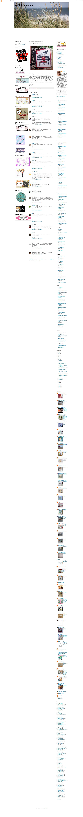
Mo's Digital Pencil (61, 750)
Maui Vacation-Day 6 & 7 (65, 614)
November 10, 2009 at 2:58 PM (37, 131)
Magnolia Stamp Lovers (61, 748)
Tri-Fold (59, 792)
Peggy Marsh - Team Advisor (62, 64)
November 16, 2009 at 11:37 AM (37, 221)
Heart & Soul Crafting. (62, 487)
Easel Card (59, 728)
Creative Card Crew (61, 204)
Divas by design (60, 247)
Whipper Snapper (60, 796)
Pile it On (59, 760)
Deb (32, 109)
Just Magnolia (60, 738)
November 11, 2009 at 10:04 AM (37, 168)
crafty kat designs (61, 582)
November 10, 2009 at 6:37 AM (37, 106)
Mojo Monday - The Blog (62, 155)
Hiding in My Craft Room (62, 340)
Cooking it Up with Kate (61, 718)
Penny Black (60, 759)
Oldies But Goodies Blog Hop (65, 656)
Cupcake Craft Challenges (62, 185)
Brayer (59, 712)
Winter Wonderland (61, 107)
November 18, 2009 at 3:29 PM (37, 229)
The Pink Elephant (61, 170)
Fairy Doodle (60, 732)
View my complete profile (61, 96)
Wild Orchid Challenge (62, 177)
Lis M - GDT (59, 59)
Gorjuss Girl (59, 735)
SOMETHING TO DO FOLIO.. (65, 402)
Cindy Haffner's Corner (62, 620)
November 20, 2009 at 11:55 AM (37, 238)
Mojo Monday (60, 752)
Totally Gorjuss (60, 343)
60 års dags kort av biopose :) (65, 593)
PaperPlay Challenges (62, 282)
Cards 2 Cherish (61, 436)
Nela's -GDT (60, 62)
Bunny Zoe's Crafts (61, 161)
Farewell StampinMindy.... (65, 561)
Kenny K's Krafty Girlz (62, 124)
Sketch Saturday (60, 771)
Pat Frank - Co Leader (61, 63)
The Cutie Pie (60, 786)
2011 (59, 356)
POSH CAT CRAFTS (61, 407)
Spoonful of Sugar (61, 774)
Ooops (59, 650)
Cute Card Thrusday (61, 724)
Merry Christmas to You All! (65, 423)
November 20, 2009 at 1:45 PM (37, 247)
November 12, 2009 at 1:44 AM (37, 186)
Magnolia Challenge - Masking (62, 370)
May (59, 385)
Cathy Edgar (60, 53)
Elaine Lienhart (60, 56)
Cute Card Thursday (61, 256)
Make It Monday (60, 179)
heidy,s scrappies (61, 502)
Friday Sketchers (61, 324)
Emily (33, 135)
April (59, 386)
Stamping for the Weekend (62, 780)
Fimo (58, 733)
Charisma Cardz (60, 717)
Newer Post (31, 259)
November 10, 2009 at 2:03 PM (37, 124)
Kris (32, 196)
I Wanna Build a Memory (62, 473)
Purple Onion (65, 481)
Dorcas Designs (61, 661)
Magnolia (59, 744)
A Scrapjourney (60, 443)
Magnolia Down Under (61, 747)
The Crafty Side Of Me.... (62, 414)
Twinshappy (60, 429)
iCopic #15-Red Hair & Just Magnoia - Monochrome (63, 373)
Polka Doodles (60, 287)
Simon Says (60, 229)
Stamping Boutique (61, 779)
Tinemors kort (60, 591)
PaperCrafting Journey (62, 276)
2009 (59, 359)
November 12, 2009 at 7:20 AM (37, 192)
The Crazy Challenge (61, 152)
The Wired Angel (61, 641)
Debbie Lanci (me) (61, 54)
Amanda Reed (60, 51)
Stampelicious (60, 538)
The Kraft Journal (61, 164)
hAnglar (59, 799)
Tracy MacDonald (60, 67)
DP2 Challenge (60, 261)
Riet (32, 232)
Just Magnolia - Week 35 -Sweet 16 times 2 (63, 366)
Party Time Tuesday (61, 758)
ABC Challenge (60, 707)
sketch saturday (61, 338)
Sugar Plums (60, 784)
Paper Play (59, 754)
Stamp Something (60, 775)
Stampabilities (60, 776)
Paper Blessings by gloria (62, 676)
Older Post (52, 259)
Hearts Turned (34, 171)
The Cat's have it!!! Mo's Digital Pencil (65, 577)
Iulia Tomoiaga (60, 634)
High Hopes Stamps (61, 104)
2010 (59, 357)
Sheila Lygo (60, 695)
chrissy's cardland (61, 400)
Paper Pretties (60, 250)
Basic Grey (59, 709)
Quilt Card (64, 510)
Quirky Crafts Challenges (62, 121)
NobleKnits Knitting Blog (62, 691)
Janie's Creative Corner (62, 509)
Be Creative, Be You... (61, 523)
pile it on (59, 118)
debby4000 (33, 143)
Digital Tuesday (60, 727)
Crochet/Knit (60, 723)
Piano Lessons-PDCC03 (63, 371)
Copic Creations (60, 719)
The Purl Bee (60, 698)
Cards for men (60, 182)
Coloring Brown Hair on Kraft (65, 663)
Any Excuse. (65, 488)
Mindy (59, 559)
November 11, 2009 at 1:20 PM (37, 179)
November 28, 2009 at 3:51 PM (37, 254)
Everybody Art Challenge (62, 729)
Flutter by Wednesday (61, 734)
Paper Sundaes (60, 755)
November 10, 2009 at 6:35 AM (37, 97)
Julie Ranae (34, 116)
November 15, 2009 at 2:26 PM (37, 210)
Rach (32, 190)
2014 (59, 352)
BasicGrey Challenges (62, 345)
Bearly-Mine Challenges (62, 213)
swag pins (64, 553)
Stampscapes (60, 781)
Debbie (64, 71)
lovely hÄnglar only (61, 113)
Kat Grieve (59, 57)
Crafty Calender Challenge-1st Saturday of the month (62, 335)
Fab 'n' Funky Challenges (62, 232)
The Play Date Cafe (61, 279)
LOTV (58, 742)
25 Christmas (65, 531)
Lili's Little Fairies (61, 258)
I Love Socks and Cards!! (62, 421)
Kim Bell (59, 58)
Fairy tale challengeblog (62, 307)
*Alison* (33, 160)
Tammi (33, 251)
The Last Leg (65, 546)
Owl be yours (65, 474)
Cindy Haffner (34, 94)
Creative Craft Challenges (62, 223)
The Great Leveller (61, 627)
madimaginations (61, 545)
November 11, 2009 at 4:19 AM (37, 157)
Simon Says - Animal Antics (63, 367)
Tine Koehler (60, 66)
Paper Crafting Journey (61, 753)
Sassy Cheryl (60, 765)
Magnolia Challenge (61, 745)
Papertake (59, 757)
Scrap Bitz (60, 584)
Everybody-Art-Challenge (62, 193)
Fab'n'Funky (60, 730)
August (60, 380)
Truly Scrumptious (61, 794)
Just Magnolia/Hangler (61, 739)
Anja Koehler (60, 52)
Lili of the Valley (60, 743)
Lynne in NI (33, 205)
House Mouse (60, 737)
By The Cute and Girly (61, 714)
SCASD (59, 764)
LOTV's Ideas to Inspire (62, 116)
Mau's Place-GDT (60, 61)
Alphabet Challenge (61, 708)
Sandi (33, 100)
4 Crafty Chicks (60, 264)
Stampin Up (59, 777)
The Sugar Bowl (60, 270)
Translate (23, 44)
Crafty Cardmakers (61, 150)
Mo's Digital (59, 749)
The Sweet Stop (60, 347)
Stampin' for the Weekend (62, 315)
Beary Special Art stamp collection (65, 459)
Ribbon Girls (60, 763)
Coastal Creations (23, 5)
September (60, 379)
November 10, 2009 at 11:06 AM (37, 113)
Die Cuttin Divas (61, 199)
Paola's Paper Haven (61, 552)
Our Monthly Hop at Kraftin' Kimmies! (65, 643)
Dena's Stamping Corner (62, 480)
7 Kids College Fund (61, 704)
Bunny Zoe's (60, 713)
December (60, 360)
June (59, 383)
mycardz (33, 224)
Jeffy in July (65, 437)
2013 (59, 353)
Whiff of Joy (59, 795)
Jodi (32, 213)
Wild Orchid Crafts (61, 797)
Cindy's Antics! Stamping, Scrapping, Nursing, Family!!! (62, 653)
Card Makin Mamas (61, 312)
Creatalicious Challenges (62, 196)
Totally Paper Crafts (61, 791)
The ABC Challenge (61, 241)
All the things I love (61, 450)
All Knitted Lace (60, 598)
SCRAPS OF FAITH (61, 516)
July (59, 382)
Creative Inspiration (61, 722)
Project (59, 762)
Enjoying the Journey (61, 605)
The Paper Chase (61, 693)
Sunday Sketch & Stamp (62, 133)
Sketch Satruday (60, 770)
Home (42, 259)
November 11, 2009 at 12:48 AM (37, 149)
